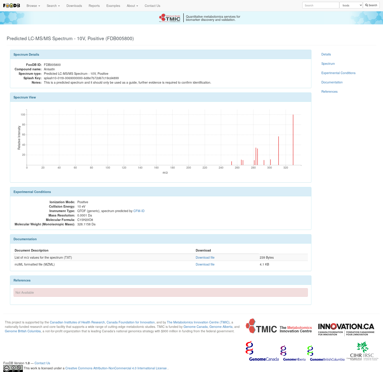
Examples (113, 5)
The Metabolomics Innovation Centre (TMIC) (198, 322)
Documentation (332, 82)
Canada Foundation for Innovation (131, 322)
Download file (205, 257)
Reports (94, 5)
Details (326, 54)
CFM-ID (139, 211)
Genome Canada (196, 326)
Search (52, 5)
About (131, 5)
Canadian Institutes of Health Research (77, 322)
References (329, 91)
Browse (32, 5)
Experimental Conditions (338, 73)
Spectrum (328, 63)
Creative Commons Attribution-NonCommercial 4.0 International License (116, 368)
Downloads (74, 5)
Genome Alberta (221, 326)
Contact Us (152, 5)
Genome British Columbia (23, 331)
